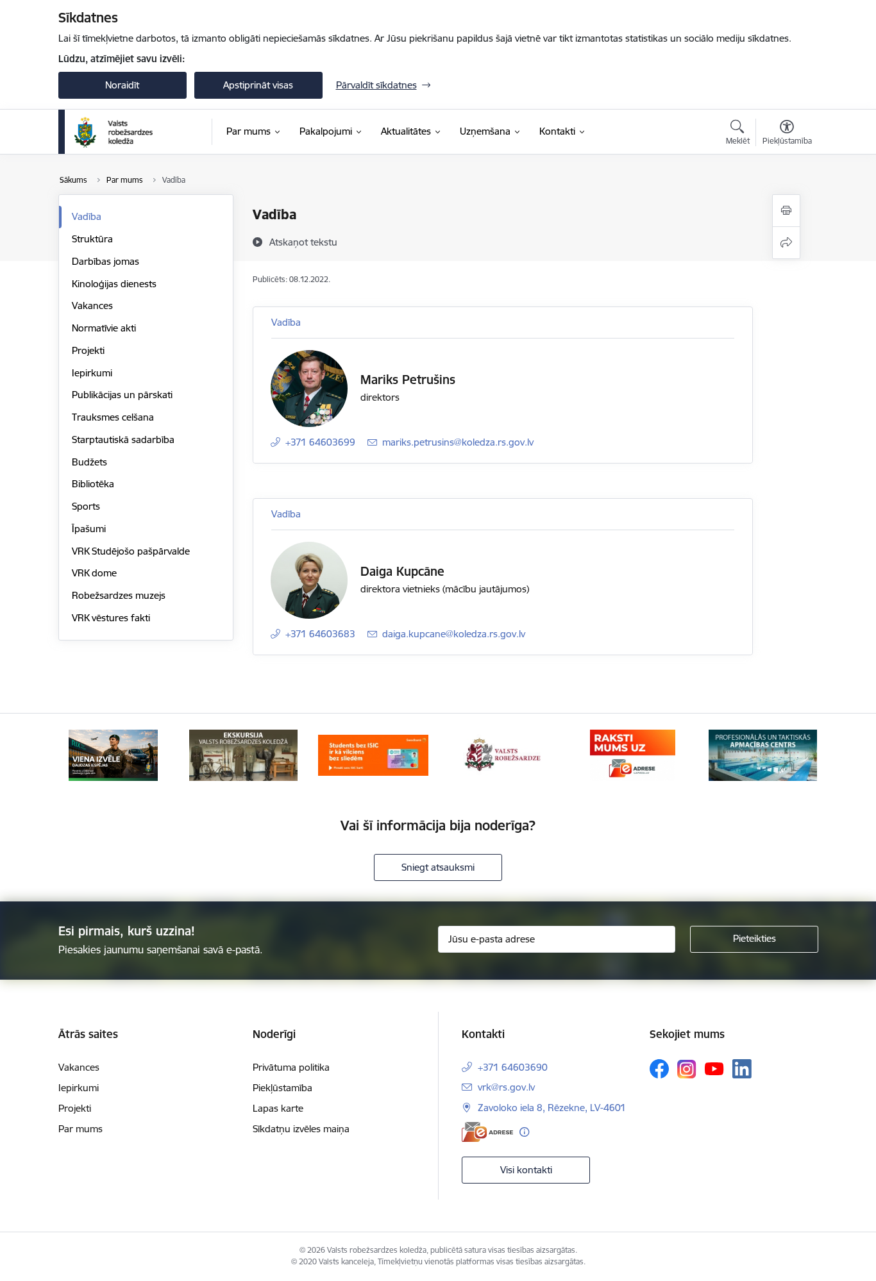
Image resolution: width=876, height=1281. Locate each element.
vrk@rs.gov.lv (506, 1087)
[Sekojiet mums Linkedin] (742, 1068)
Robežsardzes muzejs (118, 595)
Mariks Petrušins (407, 379)
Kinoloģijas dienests (114, 284)
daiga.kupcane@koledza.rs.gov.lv (453, 634)
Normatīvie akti (104, 328)
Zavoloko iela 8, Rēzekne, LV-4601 (552, 1107)
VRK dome (94, 573)
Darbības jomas (105, 261)
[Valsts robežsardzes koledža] (113, 132)
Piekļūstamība (282, 1088)
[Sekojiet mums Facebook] (659, 1068)
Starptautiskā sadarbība (123, 439)
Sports (86, 506)
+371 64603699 (320, 442)
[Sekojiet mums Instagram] (686, 1069)
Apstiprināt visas (258, 85)
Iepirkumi (92, 373)
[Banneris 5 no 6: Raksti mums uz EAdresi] (632, 754)
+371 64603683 (320, 634)
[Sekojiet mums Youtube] (714, 1068)
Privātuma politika (291, 1067)
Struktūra (92, 239)
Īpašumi (89, 529)
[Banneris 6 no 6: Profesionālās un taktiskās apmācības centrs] (763, 754)
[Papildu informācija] (524, 1132)
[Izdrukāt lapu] (786, 210)
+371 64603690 (513, 1067)
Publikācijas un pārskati (122, 395)
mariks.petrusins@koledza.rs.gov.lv (458, 442)
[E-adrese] (487, 1132)
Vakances (92, 305)
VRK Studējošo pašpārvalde (131, 551)
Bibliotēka (93, 484)
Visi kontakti (526, 1170)
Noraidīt (122, 85)
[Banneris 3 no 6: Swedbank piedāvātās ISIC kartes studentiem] (373, 754)
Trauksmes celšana (113, 417)
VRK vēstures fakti (111, 618)
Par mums (80, 1129)
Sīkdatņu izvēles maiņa (301, 1129)
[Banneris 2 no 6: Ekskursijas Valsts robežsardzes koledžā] (243, 754)
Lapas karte (278, 1108)
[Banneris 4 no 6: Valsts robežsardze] (503, 754)
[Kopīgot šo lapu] (786, 242)
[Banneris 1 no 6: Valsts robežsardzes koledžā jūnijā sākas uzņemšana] (113, 754)
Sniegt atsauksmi (438, 867)
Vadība (86, 216)
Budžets (89, 462)
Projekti (88, 350)
